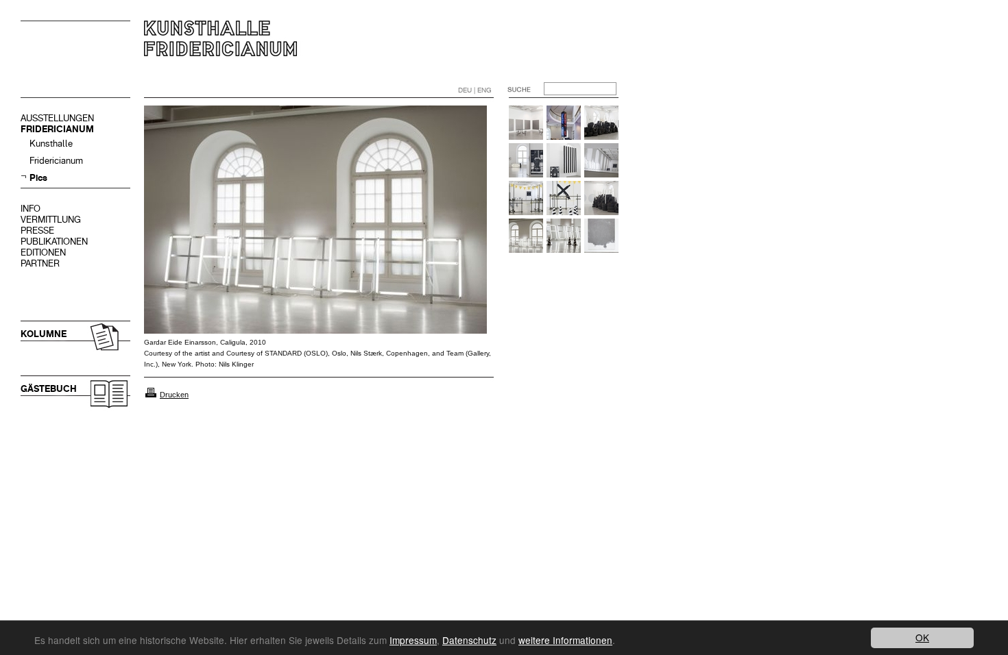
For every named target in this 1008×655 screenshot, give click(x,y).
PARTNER (40, 263)
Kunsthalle (51, 143)
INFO (30, 208)
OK (922, 637)
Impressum (413, 640)
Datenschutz (469, 640)
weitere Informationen (565, 640)
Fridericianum (56, 161)
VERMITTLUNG (51, 219)
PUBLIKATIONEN (54, 241)
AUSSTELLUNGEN (57, 118)
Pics (38, 178)
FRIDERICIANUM (57, 129)
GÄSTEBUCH (49, 389)
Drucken (174, 395)
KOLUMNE (44, 334)
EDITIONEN (43, 252)
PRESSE (37, 230)
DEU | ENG (475, 90)
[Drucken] (151, 395)
